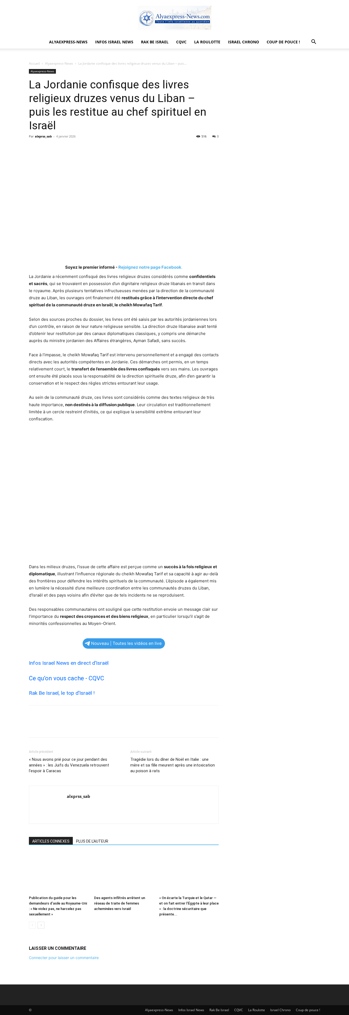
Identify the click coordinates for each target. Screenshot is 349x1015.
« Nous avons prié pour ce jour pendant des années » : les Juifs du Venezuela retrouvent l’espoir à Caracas (69, 765)
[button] (313, 42)
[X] (46, 148)
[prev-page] (32, 925)
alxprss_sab (43, 136)
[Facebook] (34, 148)
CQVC (181, 41)
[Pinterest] (59, 148)
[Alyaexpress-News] (174, 18)
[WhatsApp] (72, 148)
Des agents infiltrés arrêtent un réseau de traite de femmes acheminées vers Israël (119, 903)
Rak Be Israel (155, 41)
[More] (85, 148)
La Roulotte (207, 41)
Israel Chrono (243, 41)
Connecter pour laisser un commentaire (64, 957)
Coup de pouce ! (283, 41)
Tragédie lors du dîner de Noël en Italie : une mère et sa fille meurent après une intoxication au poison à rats (172, 765)
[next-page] (41, 925)
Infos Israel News (114, 41)
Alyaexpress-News (68, 41)
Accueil (34, 63)
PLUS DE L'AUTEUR (92, 841)
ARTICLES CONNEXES (51, 841)
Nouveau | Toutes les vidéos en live (126, 643)
